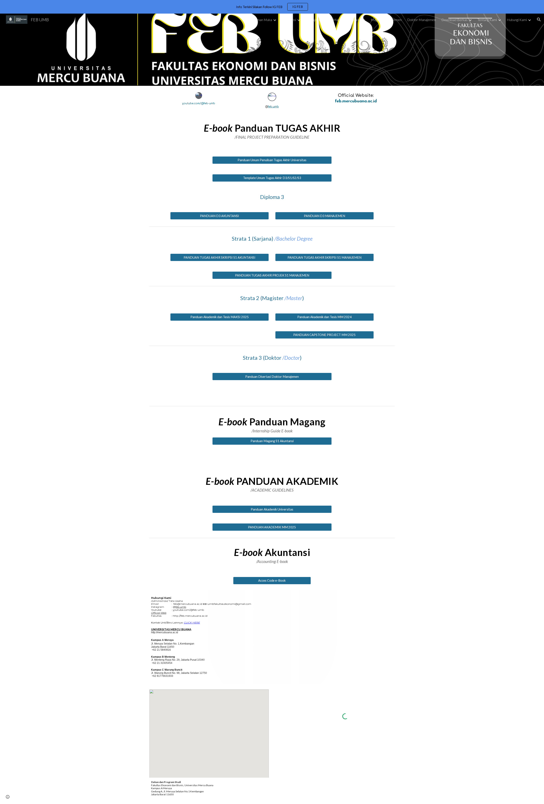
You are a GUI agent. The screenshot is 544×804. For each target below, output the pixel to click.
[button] (539, 19)
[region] (272, 7)
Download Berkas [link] (454, 20)
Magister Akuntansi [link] (347, 20)
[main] (198, 103)
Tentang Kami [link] (487, 20)
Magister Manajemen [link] (386, 20)
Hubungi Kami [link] (517, 20)
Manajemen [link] (314, 20)
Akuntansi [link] (289, 20)
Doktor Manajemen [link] (421, 20)
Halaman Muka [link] (261, 20)
